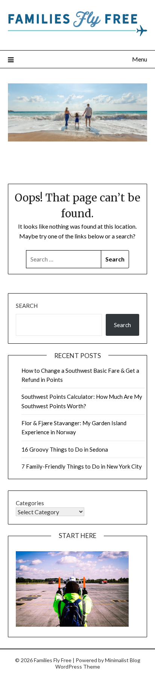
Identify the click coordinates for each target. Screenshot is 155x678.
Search (27, 305)
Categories (30, 503)
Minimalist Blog (122, 660)
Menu (139, 59)
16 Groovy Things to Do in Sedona (64, 449)
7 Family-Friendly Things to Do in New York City (81, 466)
